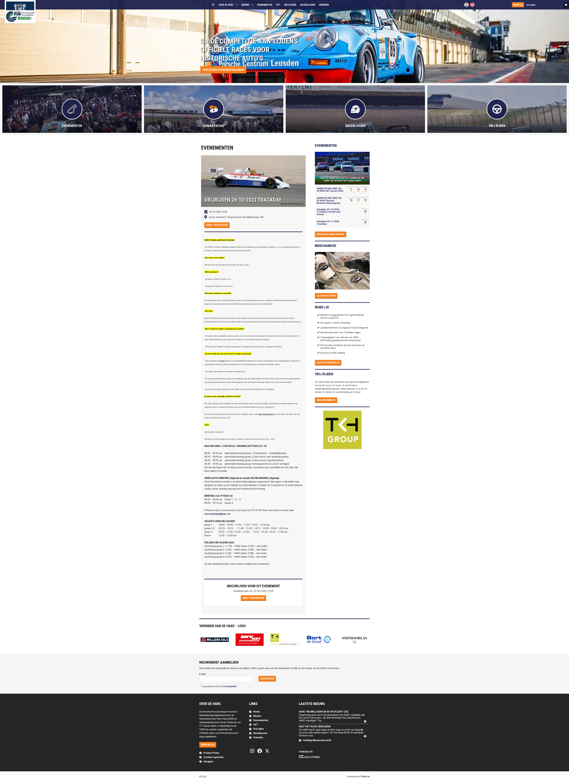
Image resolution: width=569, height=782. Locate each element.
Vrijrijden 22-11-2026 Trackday (328, 222)
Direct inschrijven (217, 225)
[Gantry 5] (20, 12)
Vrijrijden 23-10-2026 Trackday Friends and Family (328, 212)
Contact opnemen (213, 757)
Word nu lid (207, 744)
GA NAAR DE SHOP (326, 295)
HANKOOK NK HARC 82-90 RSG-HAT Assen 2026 (330, 189)
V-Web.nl (365, 776)
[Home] (213, 4)
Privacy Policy (211, 752)
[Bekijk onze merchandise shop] (566, 5)
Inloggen (208, 761)
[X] (267, 751)
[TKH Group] (342, 430)
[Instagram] (252, 751)
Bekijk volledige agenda (330, 234)
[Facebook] (260, 751)
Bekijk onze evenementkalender (223, 69)
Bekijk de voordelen (328, 362)
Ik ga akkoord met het (219, 686)
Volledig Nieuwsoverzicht (317, 740)
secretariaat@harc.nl (217, 513)
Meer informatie (326, 400)
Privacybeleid (229, 686)
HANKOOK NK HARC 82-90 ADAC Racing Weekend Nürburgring (329, 200)
